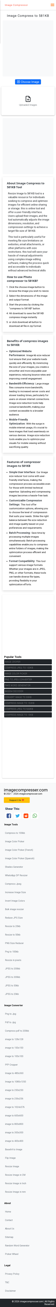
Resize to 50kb (12, 934)
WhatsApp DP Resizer (16, 875)
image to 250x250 (14, 1090)
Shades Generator (14, 867)
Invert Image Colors (15, 900)
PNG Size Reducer (14, 943)
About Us (9, 1228)
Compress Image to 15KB (19, 715)
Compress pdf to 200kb (17, 1030)
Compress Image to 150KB (19, 703)
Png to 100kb (12, 951)
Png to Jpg (10, 1014)
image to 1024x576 (15, 1107)
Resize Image (12, 1166)
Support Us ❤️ (16, 800)
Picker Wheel (11, 1254)
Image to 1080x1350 (15, 1081)
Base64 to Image (13, 1149)
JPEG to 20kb (12, 994)
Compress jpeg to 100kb (19, 668)
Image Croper (13, 662)
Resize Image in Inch (15, 1183)
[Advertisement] (28, 48)
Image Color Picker (16, 673)
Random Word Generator (17, 1245)
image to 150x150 (14, 1047)
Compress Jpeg (13, 883)
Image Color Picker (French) (19, 850)
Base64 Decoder (14, 691)
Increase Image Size (15, 892)
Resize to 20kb (12, 926)
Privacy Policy (12, 1274)
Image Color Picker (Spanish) (19, 858)
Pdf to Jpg (10, 1022)
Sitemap (9, 1237)
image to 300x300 (14, 1132)
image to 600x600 (14, 1115)
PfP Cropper (11, 1064)
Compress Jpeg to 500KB (19, 709)
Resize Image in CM (15, 1175)
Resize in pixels (13, 960)
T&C (7, 1282)
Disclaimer (10, 1290)
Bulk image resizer (14, 909)
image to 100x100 (14, 1056)
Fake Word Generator (18, 685)
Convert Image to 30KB (18, 697)
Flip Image (10, 1158)
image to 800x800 (14, 1124)
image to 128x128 (14, 1039)
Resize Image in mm (15, 1191)
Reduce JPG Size (14, 917)
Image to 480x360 (14, 1073)
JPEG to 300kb (12, 977)
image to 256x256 (14, 1098)
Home (8, 1211)
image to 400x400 (14, 1141)
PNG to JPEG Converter (18, 679)
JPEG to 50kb (12, 985)
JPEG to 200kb (12, 968)
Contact (9, 1220)
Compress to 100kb (15, 833)
